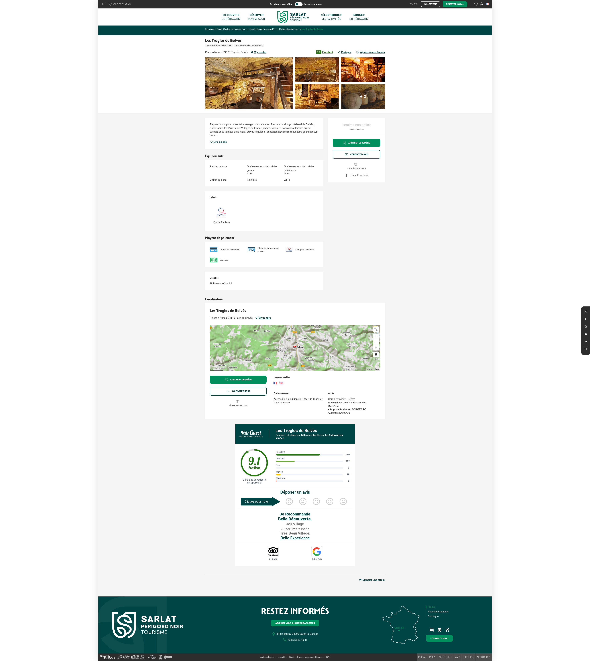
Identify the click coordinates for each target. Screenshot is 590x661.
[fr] (487, 3)
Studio (292, 657)
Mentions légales (267, 657)
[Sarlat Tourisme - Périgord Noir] (293, 17)
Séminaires (483, 657)
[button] (487, 3)
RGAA (327, 657)
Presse (422, 657)
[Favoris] (476, 4)
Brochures (445, 657)
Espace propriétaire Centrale (310, 657)
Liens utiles (282, 657)
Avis (457, 657)
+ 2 (363, 96)
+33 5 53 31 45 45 (122, 4)
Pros (432, 657)
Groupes (468, 657)
